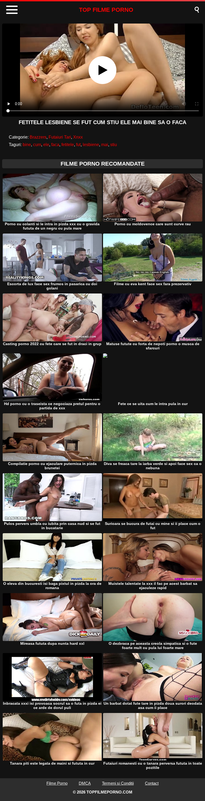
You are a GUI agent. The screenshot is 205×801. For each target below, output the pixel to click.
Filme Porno (57, 783)
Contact (152, 783)
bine (27, 144)
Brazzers (38, 137)
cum (37, 144)
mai (104, 144)
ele (46, 144)
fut (78, 144)
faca (55, 144)
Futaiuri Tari (60, 137)
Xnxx (78, 137)
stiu (113, 144)
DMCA (85, 783)
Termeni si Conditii (118, 783)
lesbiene (91, 144)
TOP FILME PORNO (106, 9)
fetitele (67, 144)
